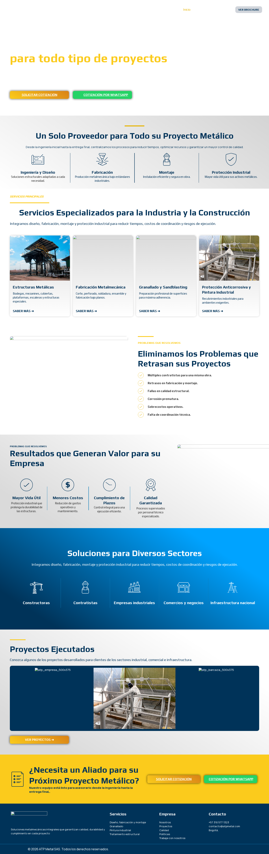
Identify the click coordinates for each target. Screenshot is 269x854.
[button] (248, 9)
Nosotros (203, 9)
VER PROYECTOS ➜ (39, 740)
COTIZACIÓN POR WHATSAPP (105, 95)
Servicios (222, 9)
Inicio (186, 9)
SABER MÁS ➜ (23, 311)
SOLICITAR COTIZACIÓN (39, 95)
